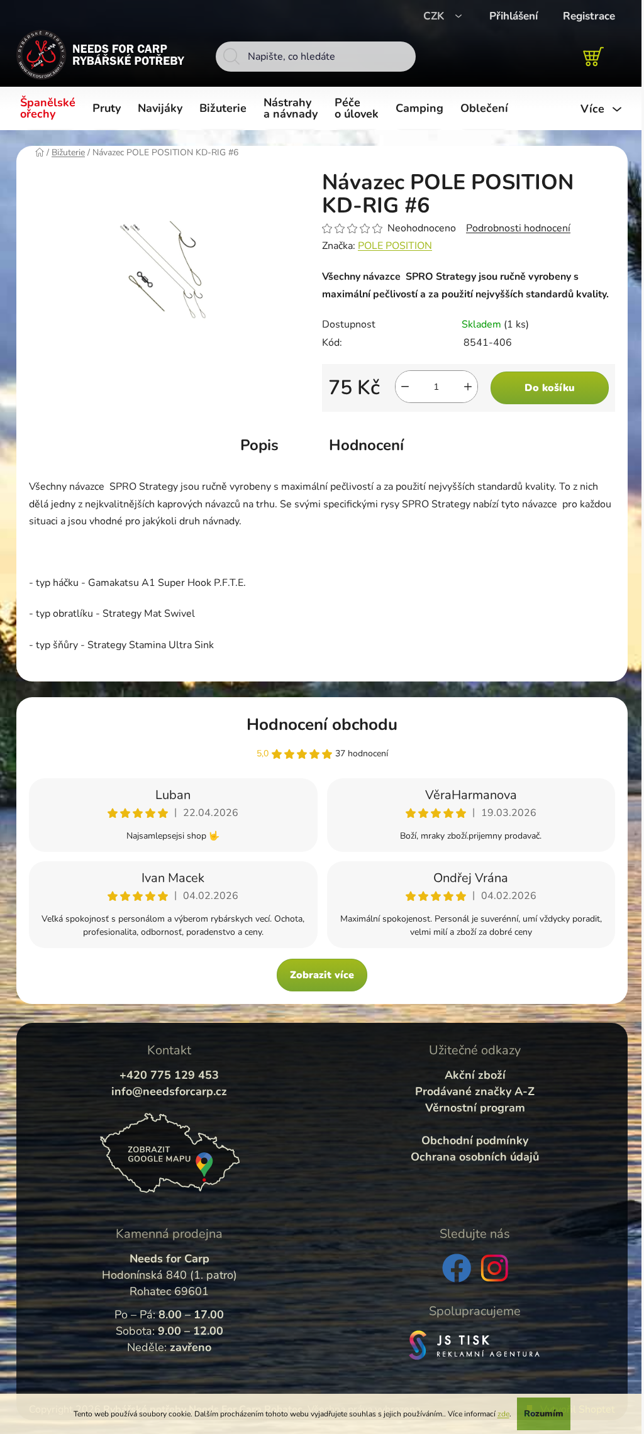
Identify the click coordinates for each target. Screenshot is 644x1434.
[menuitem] (50, 108)
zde (503, 1414)
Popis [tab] (259, 445)
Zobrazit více (322, 975)
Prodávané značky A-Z (475, 1091)
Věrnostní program (475, 1107)
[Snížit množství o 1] (405, 386)
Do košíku (550, 388)
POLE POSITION (395, 246)
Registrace (589, 16)
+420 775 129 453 (169, 1075)
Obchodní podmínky (474, 1140)
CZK (435, 16)
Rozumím (544, 1414)
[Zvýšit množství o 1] (467, 386)
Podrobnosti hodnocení (518, 228)
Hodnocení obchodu (322, 725)
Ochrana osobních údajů (475, 1156)
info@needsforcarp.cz (169, 1091)
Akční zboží (475, 1075)
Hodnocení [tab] (366, 445)
